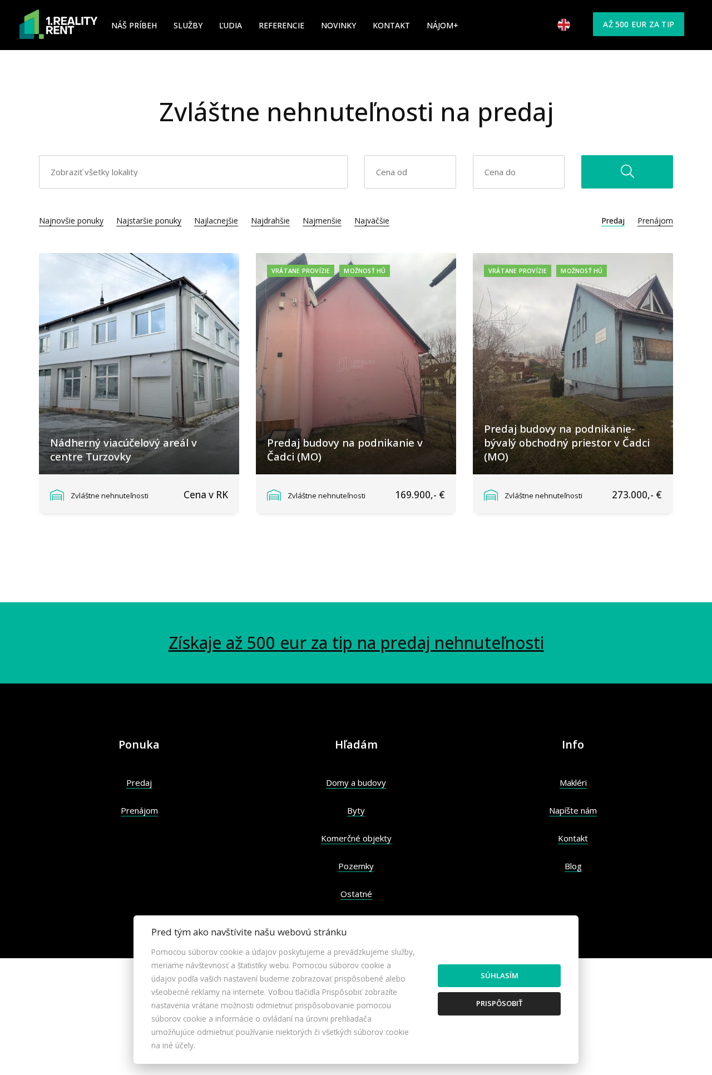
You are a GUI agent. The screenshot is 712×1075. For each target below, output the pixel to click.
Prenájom (655, 220)
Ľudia (230, 25)
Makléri (573, 782)
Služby (188, 25)
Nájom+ (442, 25)
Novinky (338, 25)
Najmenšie (322, 220)
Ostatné (356, 893)
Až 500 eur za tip (638, 24)
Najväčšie (371, 220)
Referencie (281, 25)
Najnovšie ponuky (71, 220)
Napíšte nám (573, 810)
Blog (573, 865)
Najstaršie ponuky (148, 220)
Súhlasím (499, 975)
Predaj (613, 220)
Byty (356, 810)
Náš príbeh (134, 25)
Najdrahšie (270, 220)
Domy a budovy (356, 782)
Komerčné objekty (356, 838)
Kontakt (391, 25)
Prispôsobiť (499, 1003)
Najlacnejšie (216, 220)
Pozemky (356, 865)
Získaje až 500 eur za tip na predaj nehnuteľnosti (356, 642)
